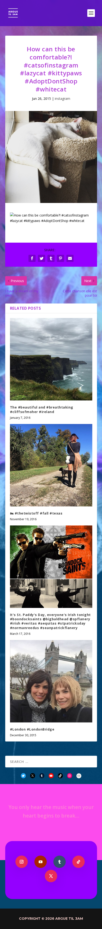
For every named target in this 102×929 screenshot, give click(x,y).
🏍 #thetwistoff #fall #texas (36, 513)
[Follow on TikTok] (78, 862)
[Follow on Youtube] (40, 862)
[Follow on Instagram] (21, 862)
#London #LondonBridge (32, 729)
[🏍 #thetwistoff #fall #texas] (51, 465)
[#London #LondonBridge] (51, 681)
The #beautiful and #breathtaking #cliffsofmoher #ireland (41, 409)
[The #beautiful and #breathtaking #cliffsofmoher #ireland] (51, 359)
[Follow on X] (51, 876)
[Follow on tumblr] (59, 862)
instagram (62, 98)
